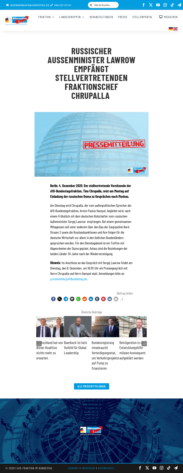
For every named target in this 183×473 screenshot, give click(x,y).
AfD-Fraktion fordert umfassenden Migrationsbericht (77, 347)
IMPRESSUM (88, 468)
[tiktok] (172, 5)
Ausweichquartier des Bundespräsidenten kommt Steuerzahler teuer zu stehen (132, 352)
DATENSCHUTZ (106, 468)
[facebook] (143, 5)
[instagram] (165, 5)
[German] (171, 28)
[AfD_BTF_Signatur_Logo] (17, 18)
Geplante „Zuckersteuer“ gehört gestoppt (46, 347)
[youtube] (158, 5)
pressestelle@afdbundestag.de (68, 279)
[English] (175, 28)
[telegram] (179, 5)
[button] (53, 299)
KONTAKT (73, 468)
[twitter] (151, 5)
